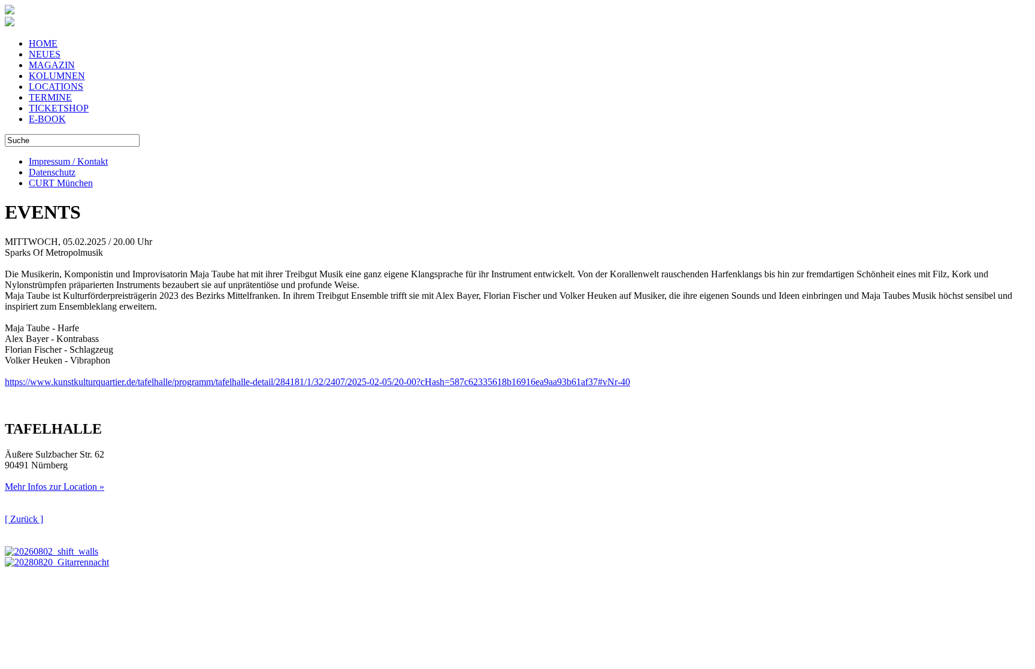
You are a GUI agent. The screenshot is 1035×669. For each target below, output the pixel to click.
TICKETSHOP (59, 108)
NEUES (44, 54)
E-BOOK (47, 119)
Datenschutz (52, 172)
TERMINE (50, 97)
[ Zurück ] (24, 519)
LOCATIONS (56, 86)
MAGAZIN (52, 65)
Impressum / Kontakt (68, 161)
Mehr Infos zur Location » (54, 487)
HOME (43, 43)
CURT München (61, 183)
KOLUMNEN (57, 76)
